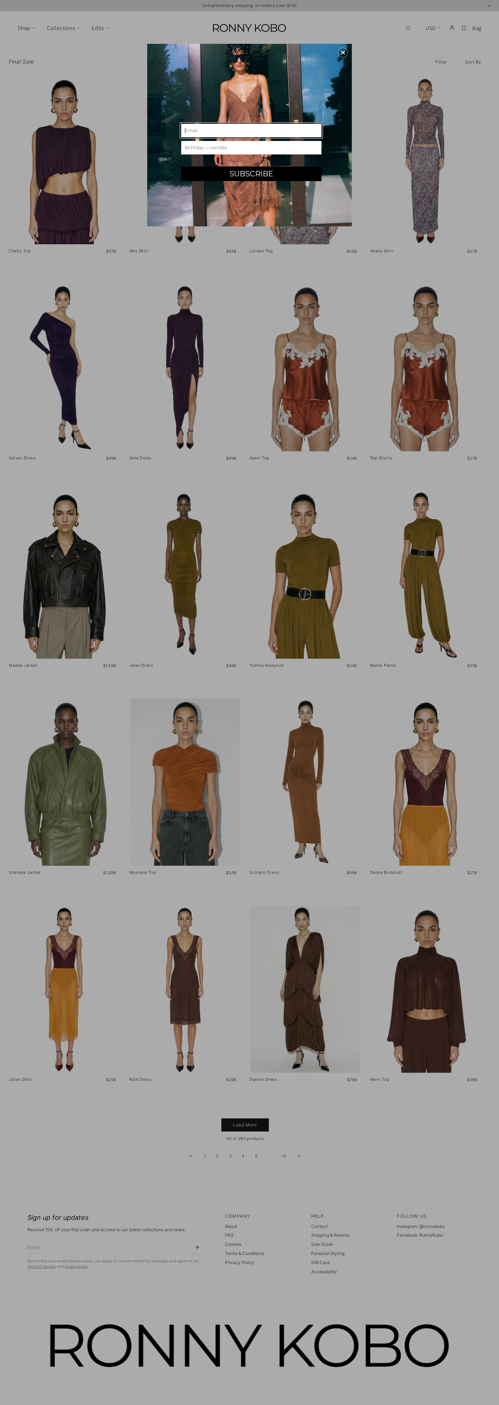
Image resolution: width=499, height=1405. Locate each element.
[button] (343, 52)
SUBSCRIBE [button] (251, 173)
